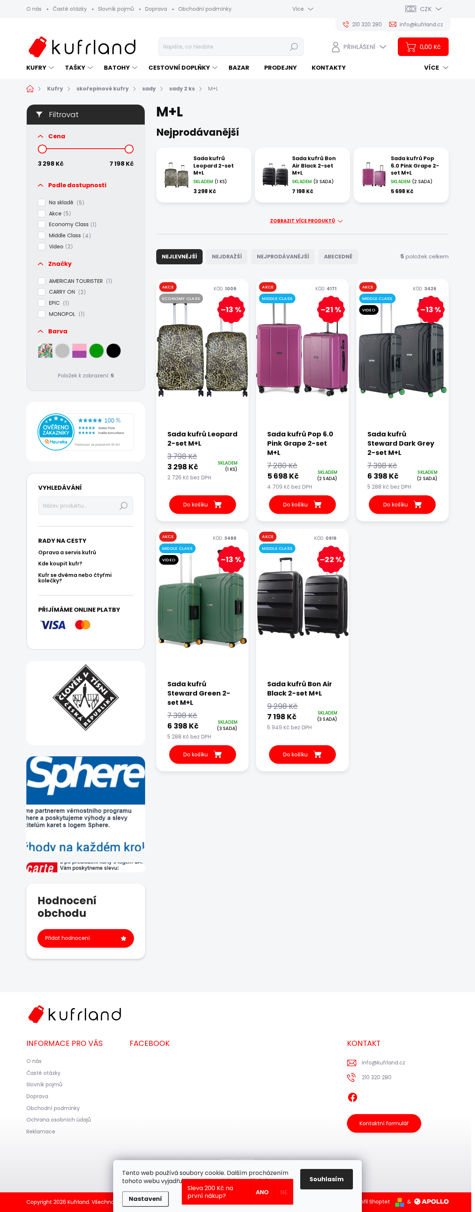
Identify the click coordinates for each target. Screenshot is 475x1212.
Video (60, 247)
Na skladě (65, 203)
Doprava (156, 9)
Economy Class (71, 224)
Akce (59, 214)
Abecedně (338, 256)
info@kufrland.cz (383, 1062)
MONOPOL (65, 314)
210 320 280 (377, 1077)
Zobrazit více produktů (302, 221)
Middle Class (69, 236)
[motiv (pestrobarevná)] (45, 350)
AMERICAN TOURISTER (79, 281)
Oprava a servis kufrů (67, 552)
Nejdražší (227, 256)
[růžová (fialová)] (79, 350)
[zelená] (96, 350)
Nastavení (145, 1199)
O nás (34, 9)
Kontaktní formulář (384, 1123)
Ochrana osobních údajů (58, 1119)
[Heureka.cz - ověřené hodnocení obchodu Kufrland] (85, 431)
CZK (426, 9)
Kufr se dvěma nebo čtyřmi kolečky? (75, 577)
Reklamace (40, 1131)
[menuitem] (41, 68)
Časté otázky (70, 9)
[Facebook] (352, 1096)
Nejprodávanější (283, 256)
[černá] (113, 350)
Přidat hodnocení (67, 938)
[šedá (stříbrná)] (62, 350)
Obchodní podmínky (205, 9)
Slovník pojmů (116, 9)
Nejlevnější (179, 256)
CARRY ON (66, 292)
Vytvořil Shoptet (369, 1201)
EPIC (58, 303)
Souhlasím (326, 1179)
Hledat (294, 46)
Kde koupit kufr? (60, 563)
